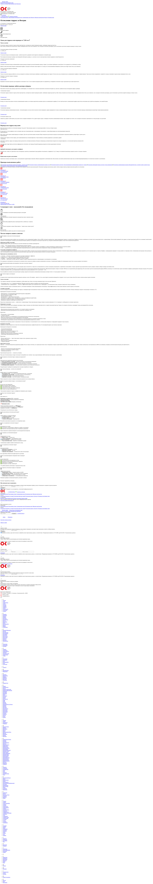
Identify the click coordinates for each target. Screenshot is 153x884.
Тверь (4, 827)
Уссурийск (5, 840)
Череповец (5, 859)
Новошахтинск (6, 759)
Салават (4, 801)
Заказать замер (3, 25)
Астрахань (5, 610)
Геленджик (5, 644)
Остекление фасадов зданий (19, 496)
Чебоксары (5, 857)
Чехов (4, 861)
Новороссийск (6, 755)
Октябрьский (5, 769)
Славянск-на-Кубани (7, 813)
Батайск (4, 617)
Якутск (4, 880)
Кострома (5, 707)
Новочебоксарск (6, 757)
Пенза (4, 778)
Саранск (4, 804)
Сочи (4, 815)
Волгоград (5, 635)
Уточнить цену (3, 97)
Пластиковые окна (4, 17)
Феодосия (5, 844)
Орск (4, 774)
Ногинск (4, 761)
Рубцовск (5, 795)
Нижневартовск (6, 748)
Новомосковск (6, 754)
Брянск (4, 626)
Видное (4, 631)
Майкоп (4, 727)
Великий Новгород (7, 630)
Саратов (4, 805)
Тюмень (4, 835)
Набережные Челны (7, 739)
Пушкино (5, 788)
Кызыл (4, 717)
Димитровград (6, 651)
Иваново (4, 674)
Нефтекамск (5, 745)
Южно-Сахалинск (6, 877)
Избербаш (5, 677)
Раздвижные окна (18, 17)
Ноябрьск (5, 764)
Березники (5, 621)
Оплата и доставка (4, 3)
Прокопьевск (5, 785)
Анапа (4, 603)
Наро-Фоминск (6, 742)
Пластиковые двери (12, 494)
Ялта (4, 881)
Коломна (4, 703)
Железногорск (6, 670)
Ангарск (4, 604)
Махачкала (5, 728)
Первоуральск (6, 779)
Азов (4, 601)
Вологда (4, 638)
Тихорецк (5, 830)
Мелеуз (4, 729)
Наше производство (12, 3)
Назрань (4, 740)
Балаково (5, 614)
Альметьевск (5, 602)
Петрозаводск (5, 782)
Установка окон (51, 17)
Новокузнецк (5, 752)
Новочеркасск (6, 758)
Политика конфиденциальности (7, 500)
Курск (4, 716)
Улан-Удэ (5, 838)
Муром (4, 735)
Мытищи (5, 736)
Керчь (4, 694)
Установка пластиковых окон (44, 496)
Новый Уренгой (6, 760)
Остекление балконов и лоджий (7, 496)
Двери (9, 17)
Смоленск (5, 814)
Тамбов (4, 826)
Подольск (5, 784)
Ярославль (5, 882)
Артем (4, 608)
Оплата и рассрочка (17, 498)
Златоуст (4, 667)
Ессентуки (5, 664)
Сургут (4, 820)
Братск (4, 625)
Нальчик (4, 741)
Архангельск (5, 609)
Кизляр (4, 696)
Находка (4, 743)
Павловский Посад (7, 777)
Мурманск (5, 734)
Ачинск (4, 611)
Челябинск (5, 858)
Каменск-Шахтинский (7, 690)
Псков (4, 787)
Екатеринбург (6, 662)
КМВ (4, 701)
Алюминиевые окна (26, 17)
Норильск (5, 763)
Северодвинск (6, 807)
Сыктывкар (5, 822)
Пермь (4, 781)
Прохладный (5, 786)
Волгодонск (5, 636)
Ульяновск (5, 839)
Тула (4, 834)
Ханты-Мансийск (6, 850)
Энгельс (4, 874)
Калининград (5, 687)
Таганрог (5, 825)
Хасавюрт (5, 851)
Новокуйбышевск (6, 753)
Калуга (4, 688)
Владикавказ (5, 633)
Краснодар (5, 709)
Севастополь (5, 806)
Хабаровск (5, 848)
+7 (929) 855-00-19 (4, 16)
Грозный (4, 646)
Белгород (5, 618)
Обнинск (5, 767)
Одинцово (5, 768)
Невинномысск (6, 744)
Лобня (4, 721)
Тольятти (5, 831)
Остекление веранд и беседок (31, 496)
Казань (4, 686)
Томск (4, 832)
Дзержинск (5, 650)
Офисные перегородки (39, 17)
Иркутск (4, 678)
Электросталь (5, 871)
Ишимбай (5, 680)
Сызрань (4, 821)
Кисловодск (5, 699)
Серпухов (5, 810)
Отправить (3, 487)
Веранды (32, 17)
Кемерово (5, 693)
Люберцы (5, 723)
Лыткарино (5, 722)
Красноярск (5, 710)
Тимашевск (5, 828)
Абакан (4, 600)
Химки (4, 852)
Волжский (5, 637)
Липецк (4, 720)
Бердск (4, 620)
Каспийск (5, 692)
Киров (4, 698)
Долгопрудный (6, 653)
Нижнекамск (5, 749)
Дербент (4, 649)
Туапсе (4, 833)
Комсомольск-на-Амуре (8, 704)
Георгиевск (5, 645)
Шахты (4, 865)
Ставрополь (5, 816)
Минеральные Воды (7, 732)
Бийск (4, 622)
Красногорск (5, 708)
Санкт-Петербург (6, 803)
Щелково (5, 868)
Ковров (4, 702)
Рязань (4, 798)
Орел (4, 771)
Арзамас (4, 605)
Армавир (5, 606)
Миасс (4, 731)
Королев (4, 706)
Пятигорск (5, 789)
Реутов (4, 793)
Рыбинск (5, 797)
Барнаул (4, 616)
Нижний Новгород (7, 750)
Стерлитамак (5, 818)
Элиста (4, 873)
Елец (4, 663)
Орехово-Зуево (6, 773)
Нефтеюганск (5, 746)
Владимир (5, 634)
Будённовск (5, 627)
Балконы (13, 17)
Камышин (5, 691)
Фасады (45, 17)
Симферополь (6, 811)
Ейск (4, 661)
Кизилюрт (5, 695)
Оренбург (5, 772)
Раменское (5, 792)
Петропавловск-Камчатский (8, 783)
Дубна (4, 655)
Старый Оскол (6, 817)
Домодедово (5, 654)
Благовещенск (6, 623)
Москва (4, 733)
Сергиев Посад (6, 809)
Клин (4, 700)
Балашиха (5, 615)
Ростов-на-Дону (6, 794)
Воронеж (5, 639)
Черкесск (5, 860)
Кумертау (5, 714)
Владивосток (5, 632)
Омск (4, 770)
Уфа (4, 841)
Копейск (4, 705)
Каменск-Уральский (7, 689)
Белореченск (5, 619)
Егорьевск (5, 659)
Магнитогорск (6, 726)
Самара (4, 802)
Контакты (19, 3)
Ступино (5, 819)
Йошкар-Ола (5, 683)
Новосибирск (5, 756)
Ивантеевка (5, 675)
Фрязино (4, 845)
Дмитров (5, 652)
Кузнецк (4, 713)
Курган (4, 715)
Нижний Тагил (6, 751)
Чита (4, 862)
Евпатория (5, 658)
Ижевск (4, 676)
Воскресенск (5, 641)
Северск (4, 808)
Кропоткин (5, 711)
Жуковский (5, 671)
